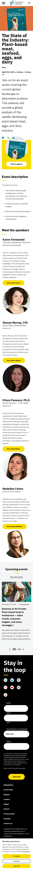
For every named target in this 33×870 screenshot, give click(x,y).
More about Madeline (14, 526)
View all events (16, 577)
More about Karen (13, 283)
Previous (10, 649)
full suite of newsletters (19, 768)
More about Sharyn (14, 360)
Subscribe (16, 777)
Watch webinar (17, 164)
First (9, 713)
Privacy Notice (8, 763)
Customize (16, 861)
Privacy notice (26, 851)
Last (8, 723)
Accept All (16, 856)
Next (23, 649)
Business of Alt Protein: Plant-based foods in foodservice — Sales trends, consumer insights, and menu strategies (14, 617)
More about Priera (13, 449)
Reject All (16, 866)
